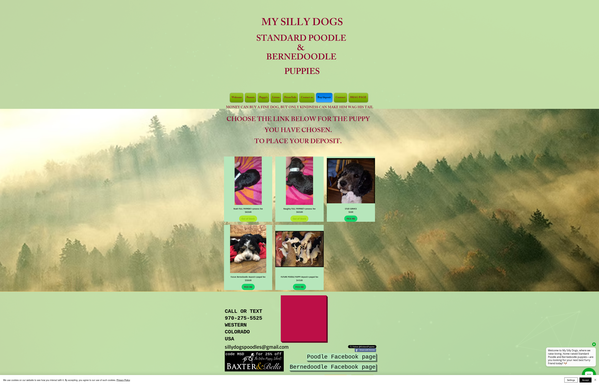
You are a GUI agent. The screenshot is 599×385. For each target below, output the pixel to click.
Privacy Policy (123, 380)
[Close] (595, 380)
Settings (571, 380)
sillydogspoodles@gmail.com (257, 347)
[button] (263, 97)
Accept (585, 380)
